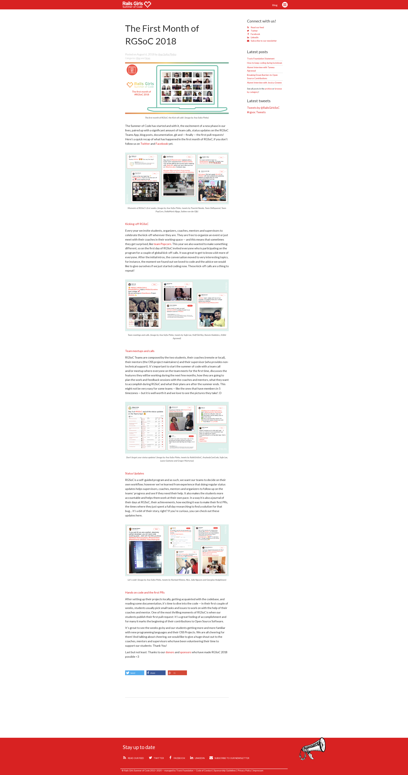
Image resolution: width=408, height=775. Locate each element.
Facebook (162, 143)
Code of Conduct (204, 770)
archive (268, 88)
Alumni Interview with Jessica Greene (264, 82)
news (147, 58)
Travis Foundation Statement (260, 58)
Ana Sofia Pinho (167, 54)
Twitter (145, 143)
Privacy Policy (244, 770)
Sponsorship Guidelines (225, 770)
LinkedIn (254, 37)
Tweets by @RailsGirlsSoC (263, 107)
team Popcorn (162, 244)
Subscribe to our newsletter (263, 40)
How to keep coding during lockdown (264, 63)
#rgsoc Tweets (256, 112)
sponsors (185, 652)
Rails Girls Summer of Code (139, 5)
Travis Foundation (184, 770)
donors (170, 652)
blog (138, 58)
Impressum (258, 770)
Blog (274, 5)
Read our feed (257, 27)
